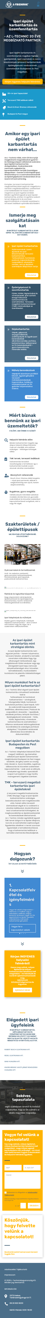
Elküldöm (34, 1205)
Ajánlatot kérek (22, 990)
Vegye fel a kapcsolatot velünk (20, 928)
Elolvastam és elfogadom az (20, 1193)
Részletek (31, 275)
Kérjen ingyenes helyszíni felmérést (22, 81)
